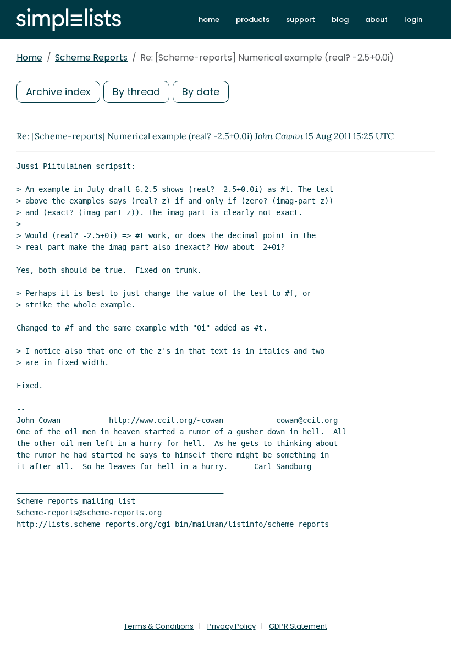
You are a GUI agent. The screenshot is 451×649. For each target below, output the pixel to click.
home (209, 19)
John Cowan (279, 135)
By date (200, 91)
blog (340, 19)
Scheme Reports (91, 57)
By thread (136, 91)
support (300, 19)
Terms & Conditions (159, 626)
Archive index (58, 91)
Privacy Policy (231, 626)
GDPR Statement (298, 626)
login (413, 19)
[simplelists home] (68, 19)
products (253, 19)
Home (29, 57)
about (376, 19)
